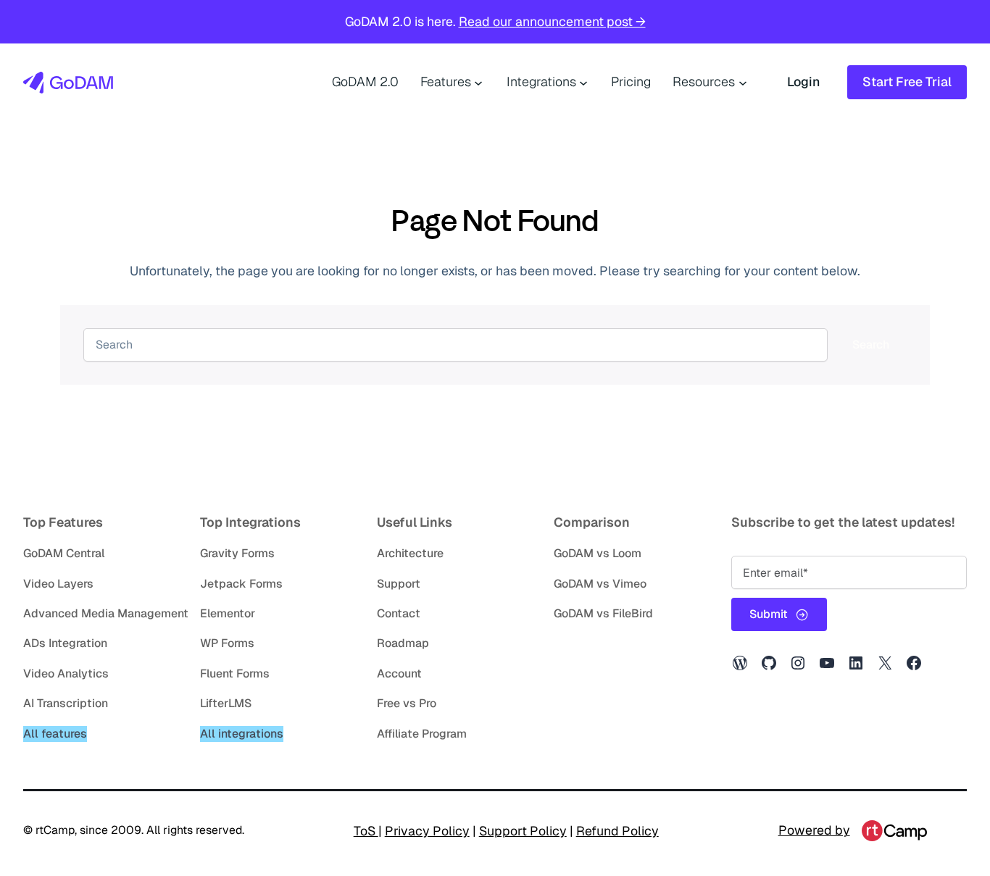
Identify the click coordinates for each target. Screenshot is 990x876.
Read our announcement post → (552, 21)
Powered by (814, 830)
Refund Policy (617, 830)
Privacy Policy (427, 830)
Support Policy (523, 830)
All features (55, 733)
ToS (366, 830)
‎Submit (768, 614)
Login (803, 81)
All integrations (241, 733)
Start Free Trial (907, 81)
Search (870, 344)
